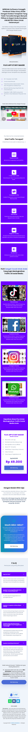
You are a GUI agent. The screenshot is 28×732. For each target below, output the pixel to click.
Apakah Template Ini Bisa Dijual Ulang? (12, 606)
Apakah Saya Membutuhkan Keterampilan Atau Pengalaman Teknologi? (12, 625)
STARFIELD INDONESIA (15, 723)
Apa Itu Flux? (6, 574)
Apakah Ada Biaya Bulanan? (11, 643)
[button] (14, 574)
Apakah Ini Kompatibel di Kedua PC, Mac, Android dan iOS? (12, 590)
